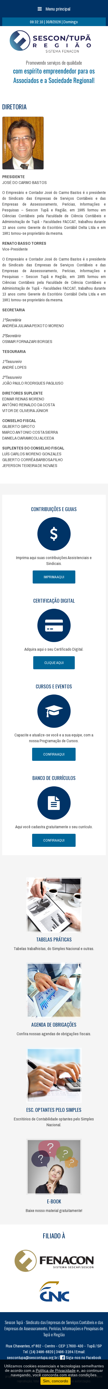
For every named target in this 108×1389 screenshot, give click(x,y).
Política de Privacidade (56, 1370)
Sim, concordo (55, 1381)
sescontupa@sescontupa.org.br (32, 1357)
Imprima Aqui (54, 577)
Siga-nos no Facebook (83, 1357)
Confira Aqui (54, 754)
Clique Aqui (54, 662)
